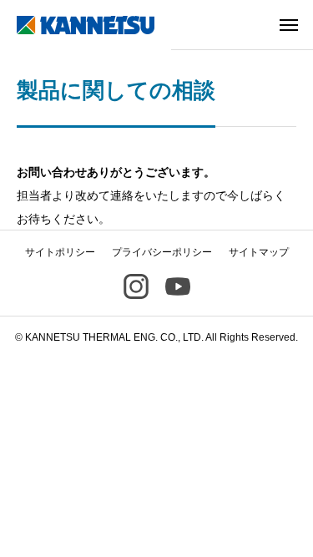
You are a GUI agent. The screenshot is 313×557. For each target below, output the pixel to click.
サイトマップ (259, 252)
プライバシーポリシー (162, 252)
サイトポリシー (60, 252)
